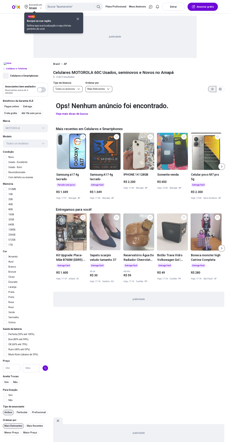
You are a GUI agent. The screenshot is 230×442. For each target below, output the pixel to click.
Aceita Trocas (11, 376)
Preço (6, 361)
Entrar (173, 6)
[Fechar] (77, 19)
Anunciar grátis (205, 6)
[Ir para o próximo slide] (221, 166)
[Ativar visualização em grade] (220, 89)
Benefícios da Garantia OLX (18, 100)
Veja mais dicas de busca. (72, 113)
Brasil (56, 64)
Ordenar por (10, 420)
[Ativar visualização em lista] (212, 89)
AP (65, 64)
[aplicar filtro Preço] (45, 368)
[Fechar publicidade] (58, 420)
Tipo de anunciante (13, 406)
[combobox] (74, 7)
